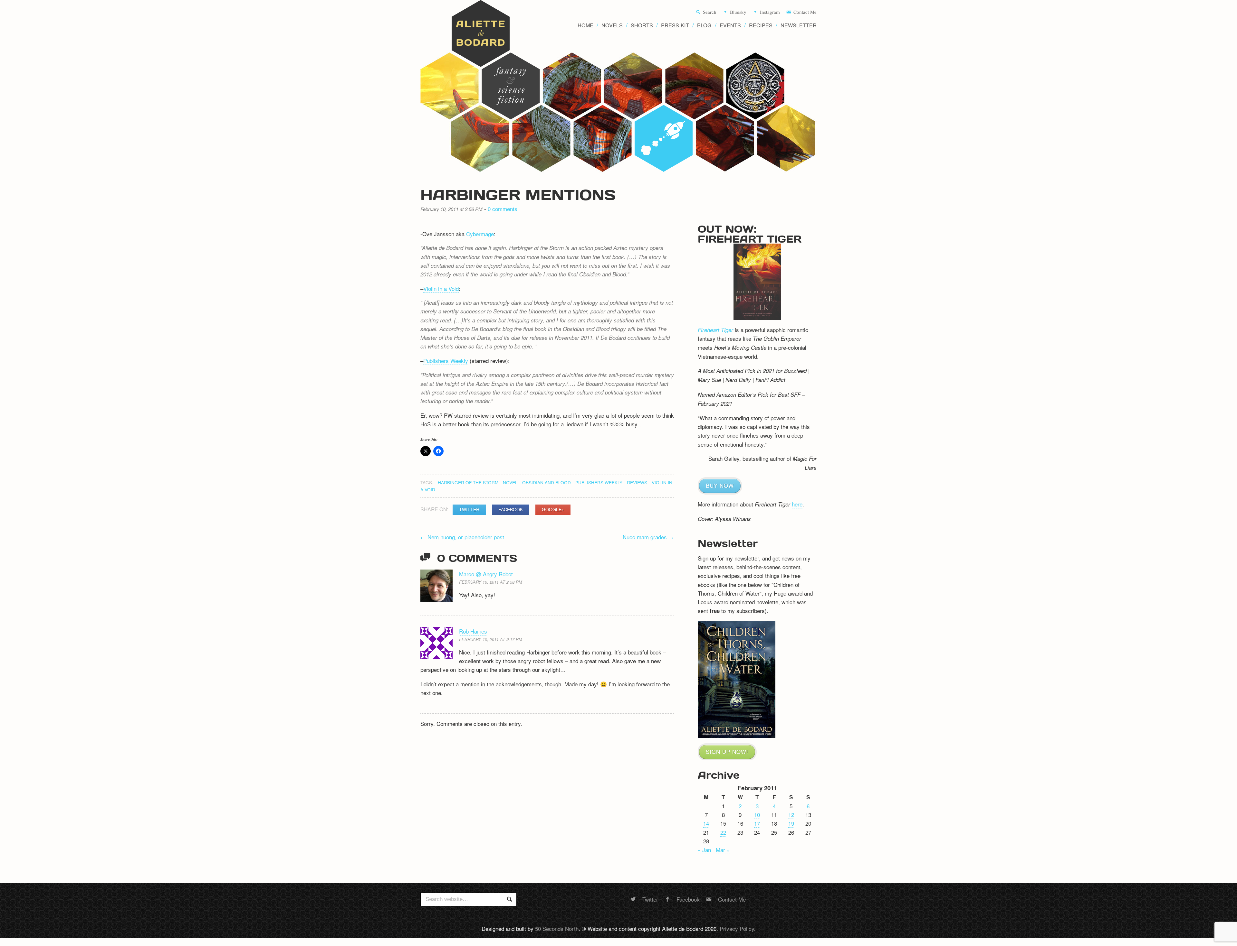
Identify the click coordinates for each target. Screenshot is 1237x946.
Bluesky (738, 12)
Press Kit (675, 25)
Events (730, 25)
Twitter (469, 509)
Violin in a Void (441, 288)
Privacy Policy (737, 928)
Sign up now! (727, 751)
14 (706, 823)
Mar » (723, 850)
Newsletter (799, 25)
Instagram (770, 12)
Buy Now (720, 485)
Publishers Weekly (445, 361)
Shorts (642, 25)
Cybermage (480, 234)
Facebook (510, 509)
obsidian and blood (546, 482)
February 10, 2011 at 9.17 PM (490, 639)
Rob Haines (473, 631)
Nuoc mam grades (648, 537)
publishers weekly (598, 482)
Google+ (553, 509)
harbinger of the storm (468, 482)
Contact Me (805, 12)
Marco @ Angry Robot (486, 574)
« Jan (704, 850)
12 (791, 815)
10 (757, 815)
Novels (612, 25)
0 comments (502, 209)
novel (510, 482)
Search (709, 12)
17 (757, 823)
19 (791, 823)
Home (585, 25)
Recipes (760, 25)
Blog (704, 25)
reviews (637, 482)
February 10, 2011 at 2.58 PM (490, 582)
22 (723, 832)
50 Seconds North (557, 928)
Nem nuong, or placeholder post (462, 537)
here (797, 504)
